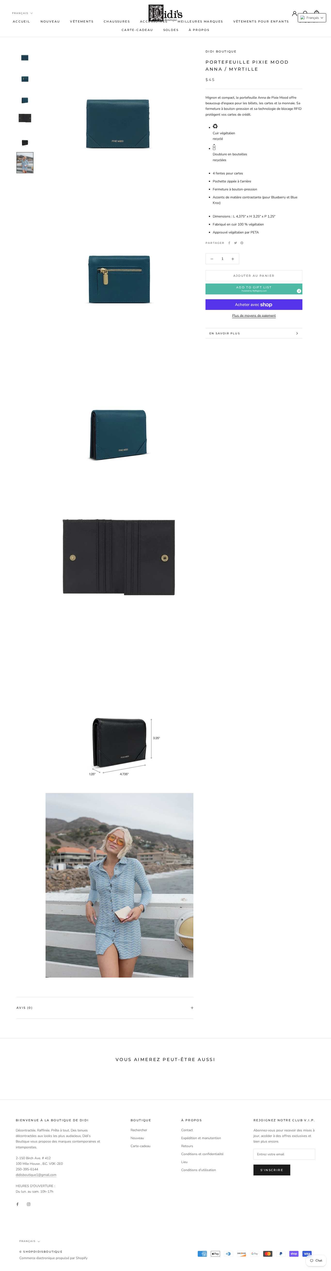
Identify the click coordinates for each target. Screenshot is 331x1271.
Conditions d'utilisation (198, 1170)
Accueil (21, 21)
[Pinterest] (241, 242)
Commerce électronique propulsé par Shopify (53, 1258)
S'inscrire (271, 1170)
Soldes (171, 30)
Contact (187, 1130)
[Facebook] (229, 242)
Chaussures (117, 21)
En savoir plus (224, 333)
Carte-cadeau (137, 30)
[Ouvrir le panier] (316, 13)
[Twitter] (235, 242)
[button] (253, 289)
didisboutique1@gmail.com (36, 1175)
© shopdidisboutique (41, 1251)
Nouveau (50, 21)
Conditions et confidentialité (202, 1154)
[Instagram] (28, 1204)
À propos (199, 30)
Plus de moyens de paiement (254, 316)
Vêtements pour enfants (261, 21)
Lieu (184, 1162)
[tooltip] (299, 291)
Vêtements (82, 21)
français (20, 13)
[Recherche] (305, 12)
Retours (187, 1146)
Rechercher (139, 1130)
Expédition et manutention (201, 1138)
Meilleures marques (200, 21)
